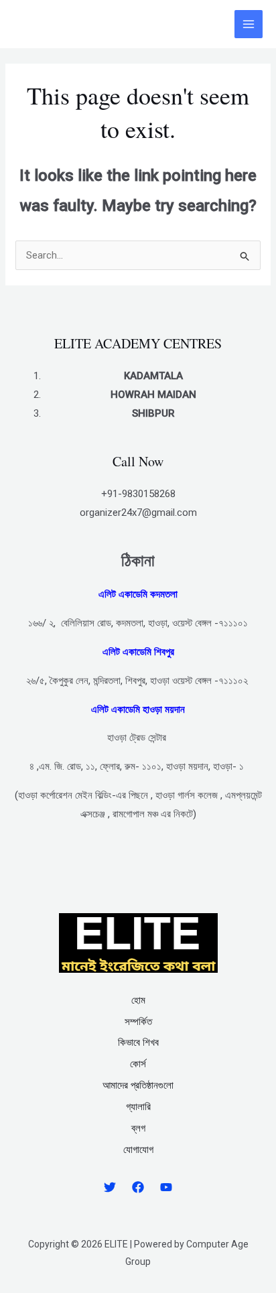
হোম (138, 1000)
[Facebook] (138, 1187)
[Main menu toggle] (248, 24)
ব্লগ (138, 1128)
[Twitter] (110, 1187)
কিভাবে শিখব (138, 1042)
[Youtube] (166, 1187)
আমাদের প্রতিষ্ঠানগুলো (138, 1085)
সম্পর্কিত (138, 1022)
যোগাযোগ (138, 1150)
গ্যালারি (138, 1107)
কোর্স (138, 1064)
